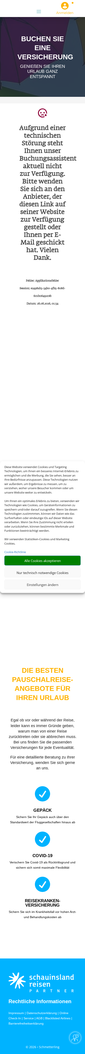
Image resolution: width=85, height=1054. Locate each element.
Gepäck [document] (42, 810)
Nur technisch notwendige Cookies (42, 572)
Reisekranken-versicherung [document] (42, 902)
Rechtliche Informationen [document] (39, 1001)
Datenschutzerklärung (42, 1013)
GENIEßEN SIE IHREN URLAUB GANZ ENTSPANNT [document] (42, 71)
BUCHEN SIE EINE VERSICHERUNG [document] (42, 48)
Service (29, 1018)
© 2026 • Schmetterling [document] (43, 1047)
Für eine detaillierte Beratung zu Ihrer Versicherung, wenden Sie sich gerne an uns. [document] (42, 762)
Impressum (16, 1013)
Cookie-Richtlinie (15, 552)
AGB (39, 1018)
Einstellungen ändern (42, 584)
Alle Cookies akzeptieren (42, 560)
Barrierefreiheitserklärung (26, 1023)
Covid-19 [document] (42, 855)
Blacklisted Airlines (57, 1018)
